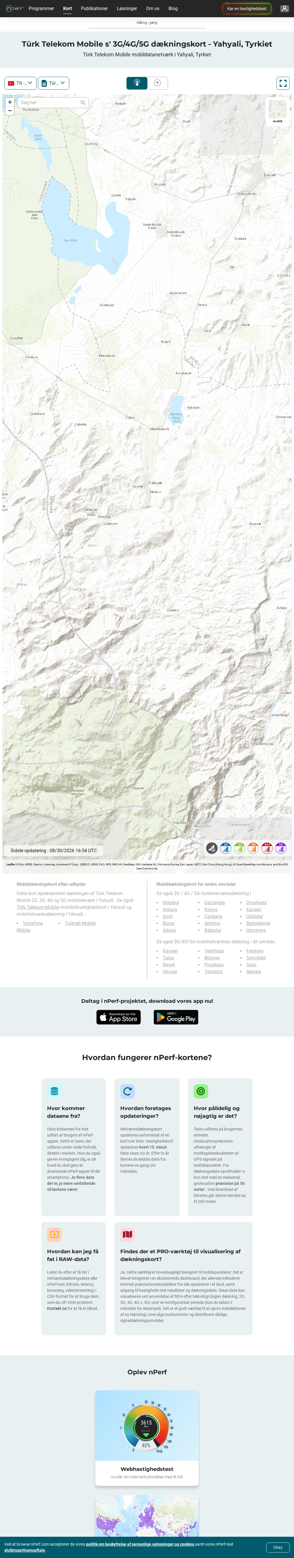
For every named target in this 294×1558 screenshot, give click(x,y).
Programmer (41, 8)
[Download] (118, 1017)
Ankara (170, 909)
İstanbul (171, 902)
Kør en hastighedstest (246, 8)
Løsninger (127, 8)
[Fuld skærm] (283, 83)
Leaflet (10, 864)
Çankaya (213, 916)
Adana (169, 930)
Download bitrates (156, 83)
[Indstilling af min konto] (284, 8)
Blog (173, 8)
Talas (168, 958)
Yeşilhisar (214, 951)
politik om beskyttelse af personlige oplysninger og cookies (140, 1544)
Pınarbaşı (214, 964)
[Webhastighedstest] (147, 1425)
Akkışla (253, 971)
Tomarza (213, 971)
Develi (169, 964)
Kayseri (253, 909)
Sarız (251, 964)
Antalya (212, 923)
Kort (67, 8)
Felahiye (254, 951)
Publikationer (94, 8)
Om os (152, 8)
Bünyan (212, 958)
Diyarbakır (256, 902)
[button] (9, 102)
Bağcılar (212, 930)
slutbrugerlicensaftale (25, 1550)
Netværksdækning (137, 83)
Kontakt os (57, 1308)
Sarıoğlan (256, 958)
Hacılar (170, 971)
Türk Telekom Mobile (38, 907)
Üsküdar (254, 916)
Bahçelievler (258, 923)
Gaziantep (214, 902)
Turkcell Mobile (80, 923)
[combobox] (20, 83)
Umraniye (256, 930)
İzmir (168, 916)
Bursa (169, 923)
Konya (210, 909)
